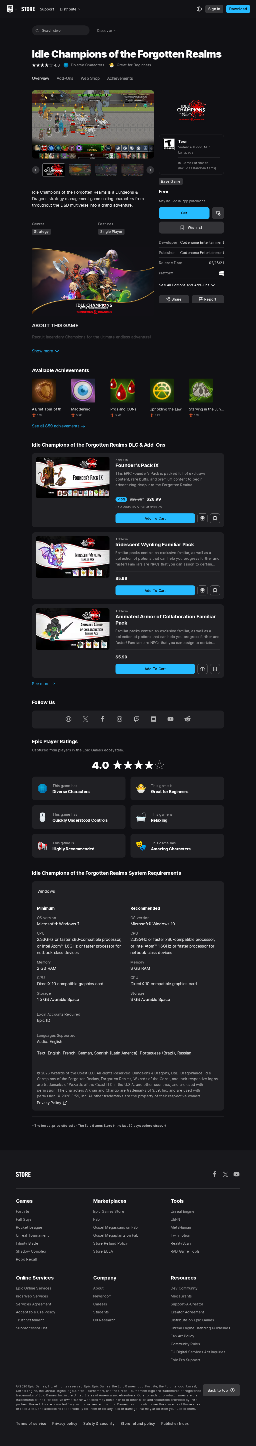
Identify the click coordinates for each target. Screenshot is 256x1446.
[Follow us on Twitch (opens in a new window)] (136, 719)
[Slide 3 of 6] (106, 169)
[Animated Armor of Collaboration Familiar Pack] (73, 629)
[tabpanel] (128, 949)
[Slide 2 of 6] (80, 169)
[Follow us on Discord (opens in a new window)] (153, 719)
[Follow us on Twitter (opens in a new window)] (85, 719)
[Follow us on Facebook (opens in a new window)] (102, 719)
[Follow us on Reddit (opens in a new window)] (187, 719)
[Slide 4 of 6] (132, 169)
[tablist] (128, 891)
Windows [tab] (46, 891)
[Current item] (53, 169)
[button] (93, 351)
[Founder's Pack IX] (73, 477)
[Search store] (37, 30)
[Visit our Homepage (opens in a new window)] (68, 719)
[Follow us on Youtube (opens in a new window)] (170, 719)
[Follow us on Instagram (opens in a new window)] (119, 719)
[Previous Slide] (36, 170)
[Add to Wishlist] (215, 518)
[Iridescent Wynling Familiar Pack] (73, 557)
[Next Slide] (150, 170)
